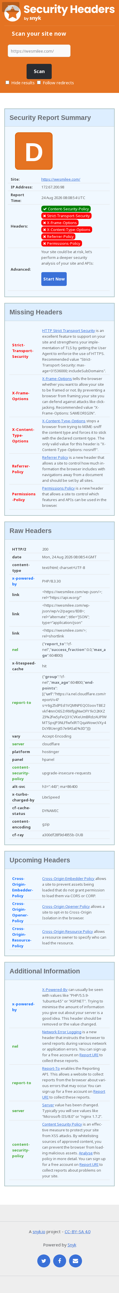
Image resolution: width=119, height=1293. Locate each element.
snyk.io (39, 1231)
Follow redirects (58, 82)
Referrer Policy (55, 457)
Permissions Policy (58, 488)
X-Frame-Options (57, 378)
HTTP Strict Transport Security (68, 330)
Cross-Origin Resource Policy (67, 931)
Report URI (88, 1054)
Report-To (51, 1068)
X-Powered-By (55, 989)
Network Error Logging (61, 1031)
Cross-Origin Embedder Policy (68, 878)
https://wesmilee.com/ (60, 179)
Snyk (72, 1245)
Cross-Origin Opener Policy (66, 906)
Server (48, 1104)
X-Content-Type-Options (63, 420)
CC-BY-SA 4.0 (77, 1231)
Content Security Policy (62, 1124)
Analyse (86, 1153)
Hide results (22, 82)
